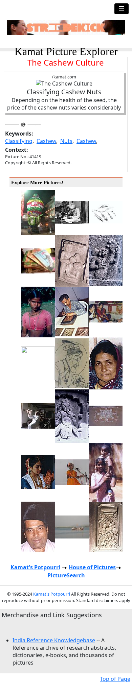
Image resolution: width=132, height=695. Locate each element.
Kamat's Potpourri (35, 567)
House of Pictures (92, 567)
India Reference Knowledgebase (54, 640)
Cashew (46, 141)
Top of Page (115, 678)
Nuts (66, 141)
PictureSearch (66, 575)
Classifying (18, 141)
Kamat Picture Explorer (66, 51)
